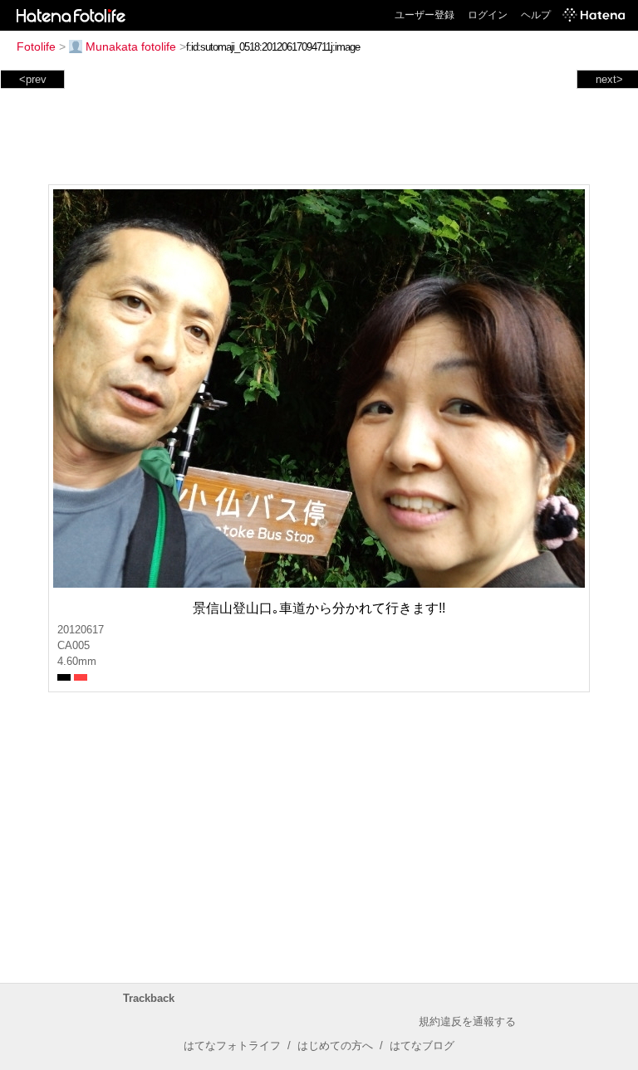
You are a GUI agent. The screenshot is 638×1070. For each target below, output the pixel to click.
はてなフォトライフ (232, 1045)
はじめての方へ (335, 1045)
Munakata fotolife (131, 46)
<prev (33, 79)
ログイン (488, 15)
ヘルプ (536, 15)
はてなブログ (422, 1045)
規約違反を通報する (467, 1021)
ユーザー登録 (424, 15)
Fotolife (36, 46)
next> (609, 79)
